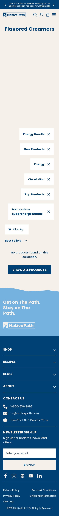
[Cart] (48, 15)
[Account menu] (41, 15)
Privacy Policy (11, 496)
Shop (7, 349)
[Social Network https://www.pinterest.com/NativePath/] (22, 476)
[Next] (54, 5)
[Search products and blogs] (35, 15)
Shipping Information (43, 496)
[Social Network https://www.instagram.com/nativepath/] (14, 476)
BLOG (7, 374)
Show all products (29, 270)
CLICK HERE (45, 6)
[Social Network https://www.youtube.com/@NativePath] (31, 476)
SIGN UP (29, 465)
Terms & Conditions (44, 490)
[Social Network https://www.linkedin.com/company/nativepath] (39, 476)
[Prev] (5, 5)
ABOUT (8, 386)
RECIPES (9, 362)
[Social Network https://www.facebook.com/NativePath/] (5, 476)
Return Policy (11, 490)
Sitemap (8, 501)
